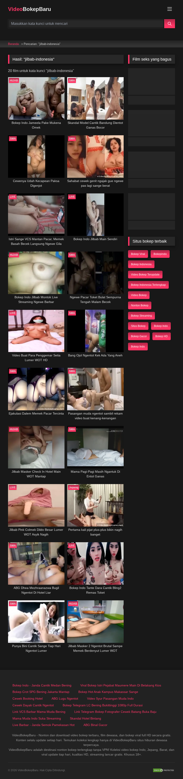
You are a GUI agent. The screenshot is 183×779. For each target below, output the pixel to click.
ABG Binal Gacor (95, 725)
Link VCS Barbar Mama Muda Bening (38, 711)
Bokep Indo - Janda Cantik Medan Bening (41, 685)
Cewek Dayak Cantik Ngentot (33, 705)
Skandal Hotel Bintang (85, 718)
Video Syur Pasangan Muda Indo (110, 698)
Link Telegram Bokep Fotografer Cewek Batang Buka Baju (115, 711)
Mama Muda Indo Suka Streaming (36, 718)
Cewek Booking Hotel (27, 698)
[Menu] (169, 9)
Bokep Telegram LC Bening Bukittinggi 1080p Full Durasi (103, 705)
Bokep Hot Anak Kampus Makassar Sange (108, 692)
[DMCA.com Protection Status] (164, 770)
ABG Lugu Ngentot (65, 698)
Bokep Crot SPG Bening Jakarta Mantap (40, 692)
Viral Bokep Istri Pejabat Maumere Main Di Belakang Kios (120, 685)
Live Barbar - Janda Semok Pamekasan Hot (43, 725)
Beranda (13, 44)
